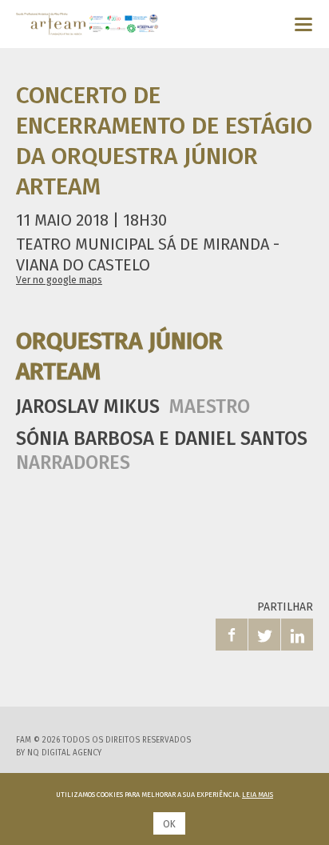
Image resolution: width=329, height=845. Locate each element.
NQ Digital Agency (64, 753)
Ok (169, 824)
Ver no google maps (59, 280)
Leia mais (257, 795)
